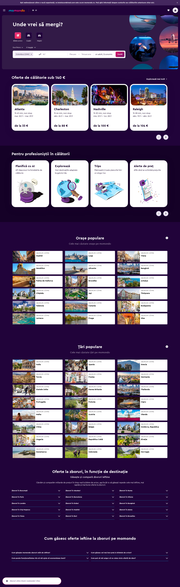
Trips (97, 166)
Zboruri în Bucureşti (20, 491)
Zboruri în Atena (125, 510)
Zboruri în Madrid (72, 510)
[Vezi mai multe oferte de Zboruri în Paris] (59, 497)
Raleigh (138, 109)
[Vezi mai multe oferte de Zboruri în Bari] (113, 516)
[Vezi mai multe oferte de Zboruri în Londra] (59, 503)
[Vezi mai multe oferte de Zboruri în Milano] (166, 497)
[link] (156, 79)
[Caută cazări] (28, 35)
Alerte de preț (143, 166)
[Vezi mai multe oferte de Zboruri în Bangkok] (166, 503)
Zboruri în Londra (19, 503)
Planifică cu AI (25, 166)
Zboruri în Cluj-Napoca (21, 510)
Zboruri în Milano (126, 497)
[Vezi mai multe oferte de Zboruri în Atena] (166, 509)
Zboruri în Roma (125, 491)
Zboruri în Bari (71, 516)
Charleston (61, 109)
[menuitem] (18, 37)
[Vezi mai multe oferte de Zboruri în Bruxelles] (166, 516)
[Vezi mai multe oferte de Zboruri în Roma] (166, 490)
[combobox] (18, 47)
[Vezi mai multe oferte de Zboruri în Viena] (59, 516)
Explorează (62, 166)
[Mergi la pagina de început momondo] (17, 10)
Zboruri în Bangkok (127, 503)
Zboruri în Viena (18, 516)
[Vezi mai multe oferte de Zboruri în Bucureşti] (59, 490)
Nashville (99, 109)
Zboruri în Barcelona (74, 497)
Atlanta (19, 109)
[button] (177, 2)
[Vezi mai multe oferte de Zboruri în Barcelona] (113, 497)
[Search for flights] (18, 35)
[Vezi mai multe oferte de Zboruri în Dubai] (113, 503)
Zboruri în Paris (18, 497)
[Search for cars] (39, 35)
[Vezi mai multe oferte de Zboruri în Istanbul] (113, 490)
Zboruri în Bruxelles (127, 516)
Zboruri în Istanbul (73, 491)
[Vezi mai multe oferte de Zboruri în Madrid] (113, 509)
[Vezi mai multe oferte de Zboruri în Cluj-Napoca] (59, 509)
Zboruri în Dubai (72, 503)
